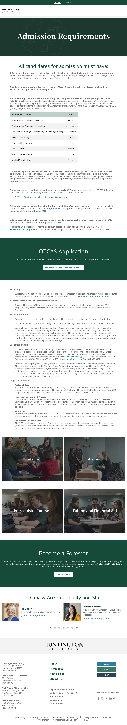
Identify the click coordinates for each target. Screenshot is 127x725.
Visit (106, 664)
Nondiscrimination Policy (65, 719)
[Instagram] (102, 698)
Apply (106, 669)
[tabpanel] (33, 612)
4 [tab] (68, 628)
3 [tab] (63, 628)
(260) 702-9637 (9, 695)
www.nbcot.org (74, 356)
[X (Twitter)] (106, 698)
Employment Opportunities (63, 689)
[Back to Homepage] (63, 646)
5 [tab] (72, 628)
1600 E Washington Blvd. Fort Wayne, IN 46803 (13, 691)
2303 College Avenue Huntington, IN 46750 (12, 667)
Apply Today (63, 574)
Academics (56, 668)
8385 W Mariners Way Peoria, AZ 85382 (12, 704)
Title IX (84, 719)
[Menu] (122, 11)
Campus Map (56, 700)
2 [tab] (59, 628)
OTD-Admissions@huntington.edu (42, 208)
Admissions (57, 673)
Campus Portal (57, 703)
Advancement (56, 696)
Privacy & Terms (90, 717)
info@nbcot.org (74, 359)
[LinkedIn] (110, 698)
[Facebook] (98, 698)
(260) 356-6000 (9, 670)
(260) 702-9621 (9, 683)
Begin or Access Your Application (63, 267)
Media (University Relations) (63, 693)
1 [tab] (55, 628)
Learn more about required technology (90, 296)
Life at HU (56, 679)
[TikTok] (114, 698)
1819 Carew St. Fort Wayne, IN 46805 (12, 679)
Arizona (69, 2)
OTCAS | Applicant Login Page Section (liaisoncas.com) (41, 197)
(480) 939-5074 (9, 708)
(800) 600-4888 (113, 564)
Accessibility (73, 717)
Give (106, 675)
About (53, 663)
